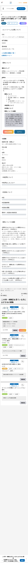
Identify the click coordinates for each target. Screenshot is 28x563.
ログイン (19, 132)
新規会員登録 (8, 132)
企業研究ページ (6, 55)
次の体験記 (24, 293)
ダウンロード (21, 8)
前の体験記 (4, 295)
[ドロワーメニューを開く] (2, 2)
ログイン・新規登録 (23, 2)
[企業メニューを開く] (5, 308)
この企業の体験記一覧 (8, 53)
